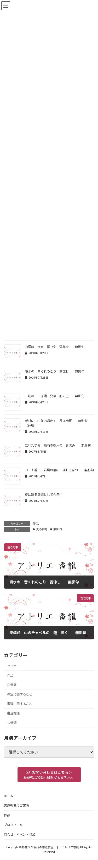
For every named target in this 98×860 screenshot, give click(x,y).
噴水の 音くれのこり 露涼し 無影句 (54, 371)
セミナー (13, 666)
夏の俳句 (42, 529)
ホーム (8, 796)
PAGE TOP (90, 828)
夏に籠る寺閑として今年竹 (43, 495)
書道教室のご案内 (16, 805)
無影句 (57, 529)
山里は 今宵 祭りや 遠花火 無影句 (56, 347)
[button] (49, 774)
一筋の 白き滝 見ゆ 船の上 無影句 (54, 396)
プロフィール (13, 825)
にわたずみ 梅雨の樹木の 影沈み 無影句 (58, 445)
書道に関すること (19, 704)
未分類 (11, 723)
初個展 (11, 685)
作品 (36, 524)
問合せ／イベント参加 (19, 834)
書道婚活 (13, 713)
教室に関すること (19, 694)
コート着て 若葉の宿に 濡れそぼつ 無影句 (59, 470)
